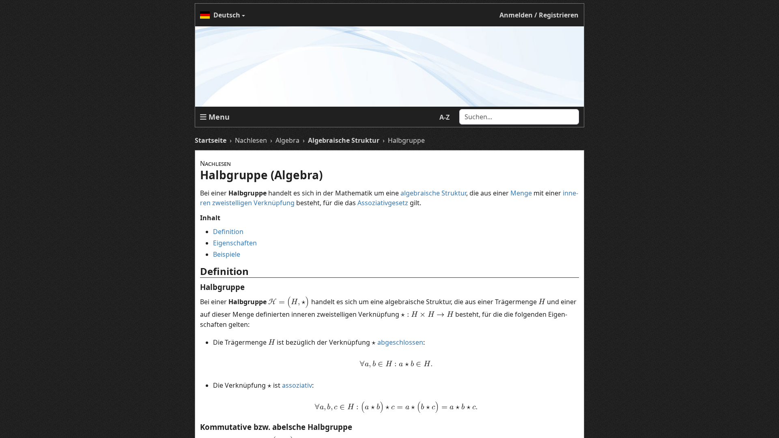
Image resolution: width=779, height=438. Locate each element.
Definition (228, 231)
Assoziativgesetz (382, 202)
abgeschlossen (400, 342)
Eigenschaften (235, 242)
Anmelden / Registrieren (539, 15)
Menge (521, 193)
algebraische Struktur (433, 193)
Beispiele (226, 254)
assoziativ (297, 385)
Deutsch (226, 15)
